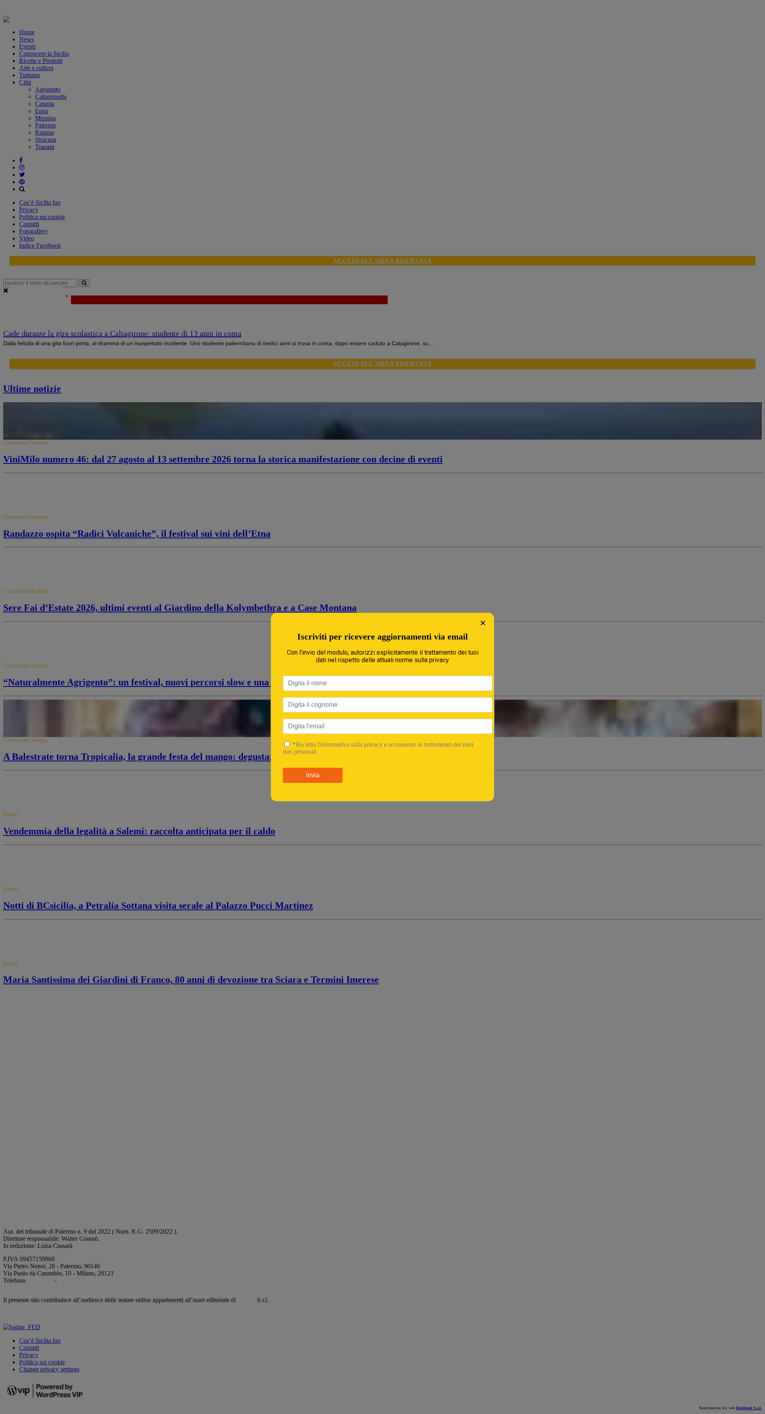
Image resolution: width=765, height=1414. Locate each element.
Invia (313, 775)
